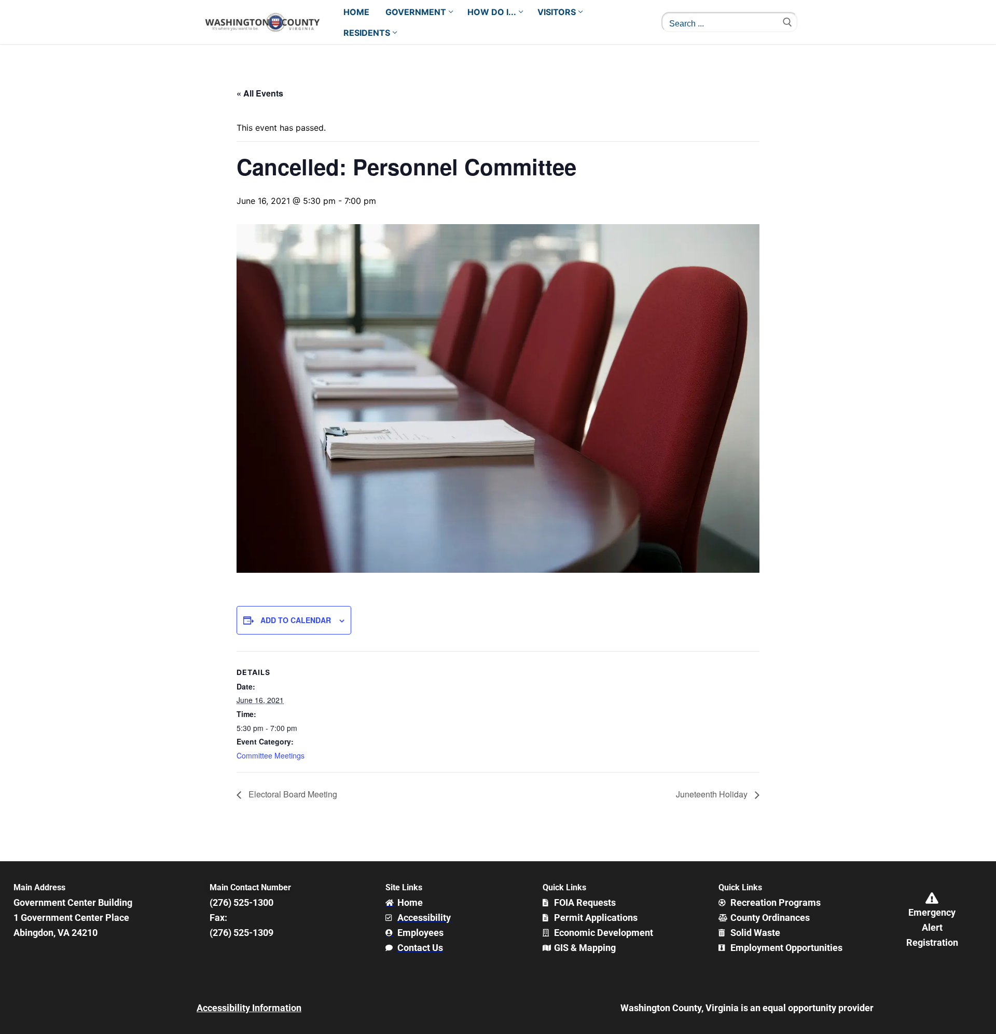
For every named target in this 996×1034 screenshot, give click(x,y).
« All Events (260, 93)
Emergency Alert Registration (932, 927)
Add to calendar (295, 620)
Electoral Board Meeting (291, 794)
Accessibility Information (249, 1007)
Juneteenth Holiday (713, 794)
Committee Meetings (271, 755)
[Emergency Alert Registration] (932, 898)
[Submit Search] (787, 22)
